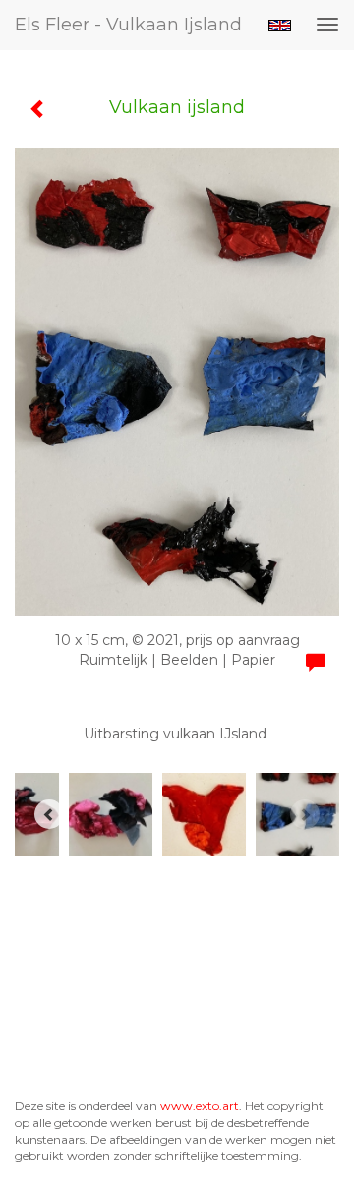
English (279, 25)
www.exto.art (199, 1105)
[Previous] (49, 814)
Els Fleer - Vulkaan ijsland (128, 24)
